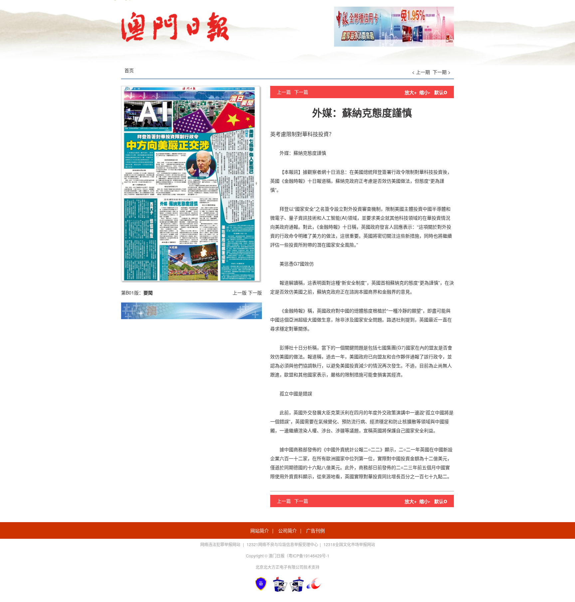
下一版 (255, 292)
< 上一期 (421, 72)
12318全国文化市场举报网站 (349, 544)
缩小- (424, 92)
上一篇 (284, 92)
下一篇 (301, 92)
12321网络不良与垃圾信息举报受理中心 (282, 544)
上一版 (240, 292)
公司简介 (287, 530)
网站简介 (259, 530)
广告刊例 (315, 530)
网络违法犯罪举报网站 (220, 544)
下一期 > (442, 72)
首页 (129, 70)
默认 (440, 92)
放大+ (411, 92)
